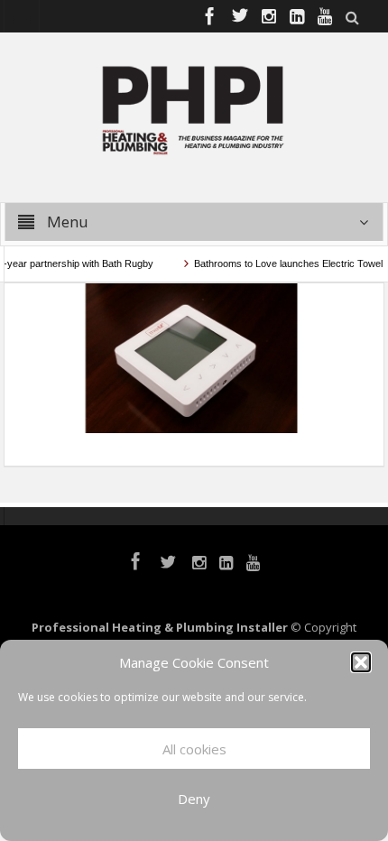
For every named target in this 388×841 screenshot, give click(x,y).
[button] (361, 662)
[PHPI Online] (194, 108)
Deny (194, 799)
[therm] (194, 356)
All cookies (194, 749)
